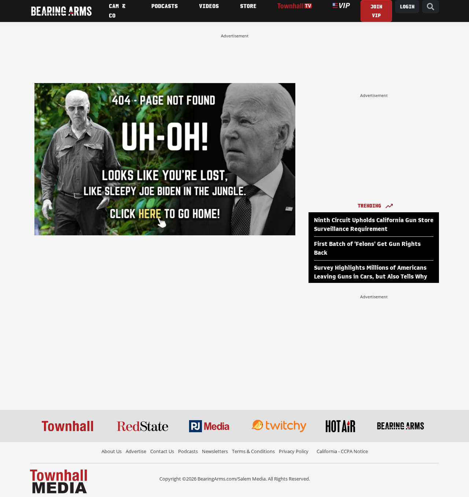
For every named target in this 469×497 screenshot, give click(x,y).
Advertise (136, 451)
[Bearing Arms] (61, 11)
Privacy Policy (294, 451)
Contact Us (162, 451)
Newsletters (215, 451)
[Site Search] (430, 7)
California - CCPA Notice (342, 451)
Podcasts (188, 451)
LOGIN (407, 7)
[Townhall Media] (58, 481)
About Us (111, 451)
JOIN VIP (376, 11)
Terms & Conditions (253, 451)
